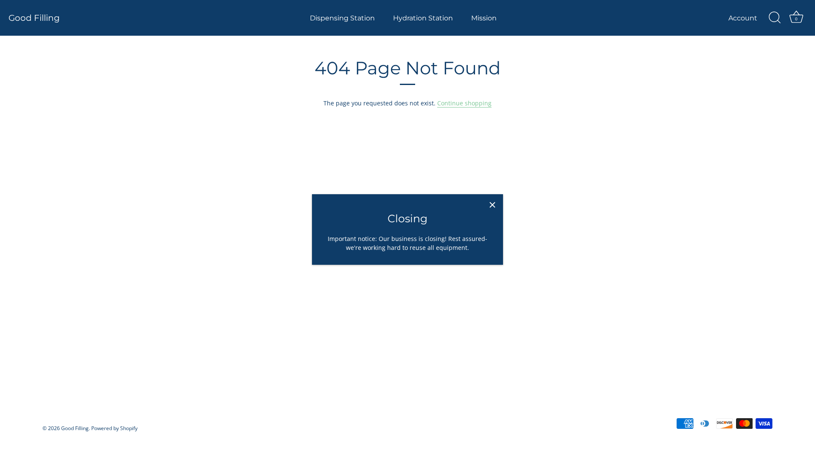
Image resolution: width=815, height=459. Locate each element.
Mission (484, 18)
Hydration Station (423, 18)
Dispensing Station (342, 18)
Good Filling (34, 18)
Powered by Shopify (114, 428)
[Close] (492, 205)
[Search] (774, 17)
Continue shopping (464, 103)
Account (742, 18)
